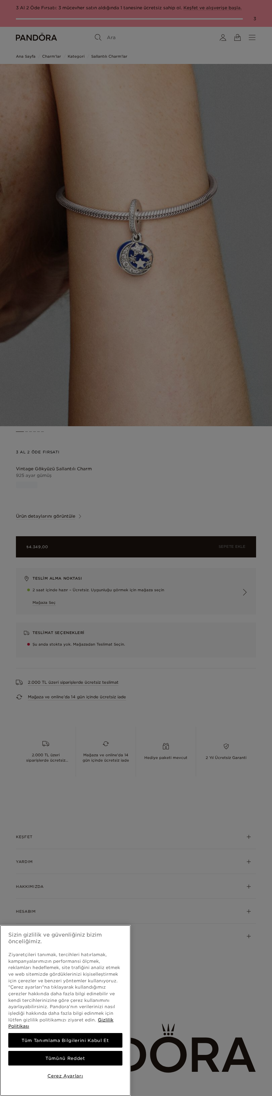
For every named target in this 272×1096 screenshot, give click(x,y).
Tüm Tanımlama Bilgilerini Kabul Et (65, 1040)
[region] (65, 1010)
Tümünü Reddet (65, 1058)
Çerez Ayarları (65, 1075)
